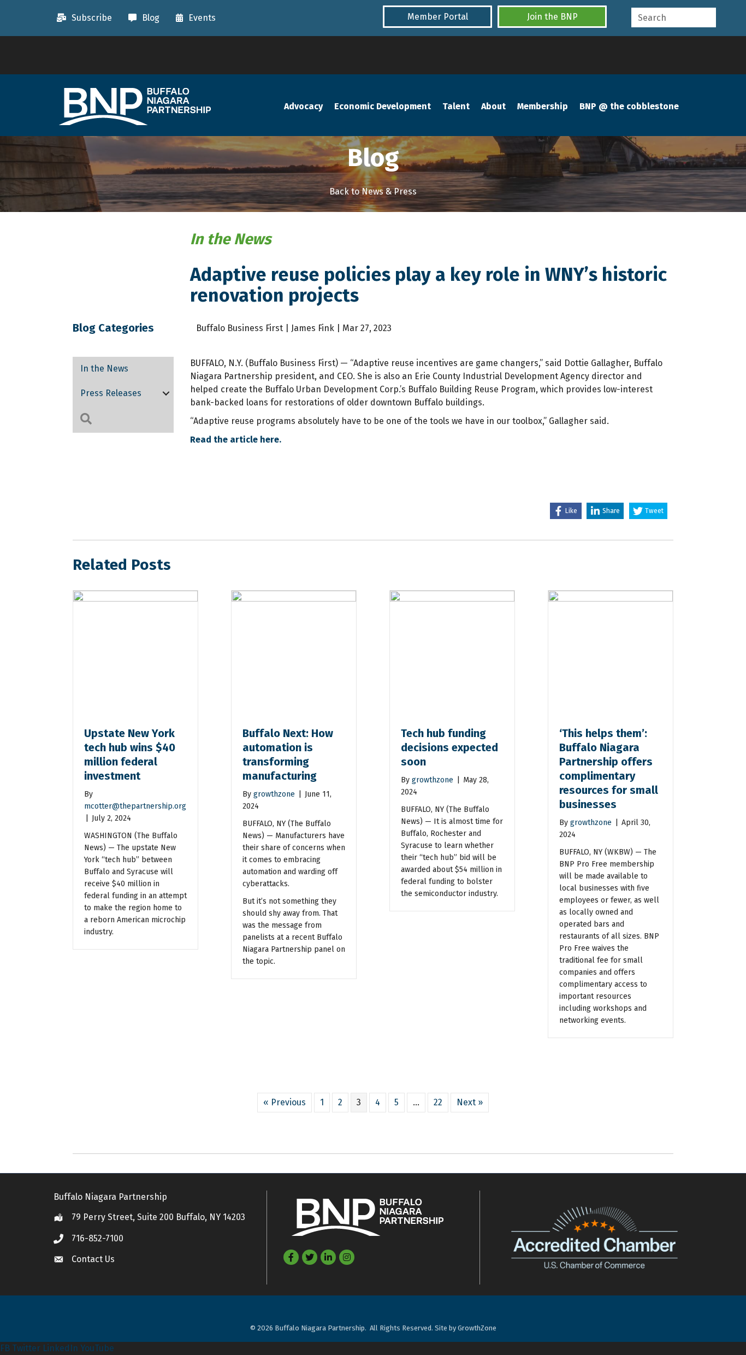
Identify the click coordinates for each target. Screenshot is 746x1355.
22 (438, 1102)
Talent (456, 106)
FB (5, 1348)
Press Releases (110, 393)
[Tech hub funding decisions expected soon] (452, 652)
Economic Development (382, 106)
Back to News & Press (373, 191)
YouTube (97, 1348)
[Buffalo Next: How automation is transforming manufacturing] (294, 652)
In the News (104, 368)
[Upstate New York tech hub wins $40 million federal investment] (135, 652)
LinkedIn (60, 1348)
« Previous (284, 1102)
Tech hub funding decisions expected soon (449, 747)
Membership (542, 106)
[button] (437, 16)
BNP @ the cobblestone (629, 106)
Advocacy (303, 106)
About (493, 106)
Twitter (26, 1348)
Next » (470, 1102)
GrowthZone (477, 1328)
